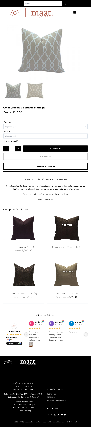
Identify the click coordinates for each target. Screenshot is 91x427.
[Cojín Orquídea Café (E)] (23, 274)
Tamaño (7, 122)
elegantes (56, 186)
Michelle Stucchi (59, 322)
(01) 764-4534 (52, 394)
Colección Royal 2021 (46, 179)
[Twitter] (58, 414)
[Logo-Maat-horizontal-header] (31, 8)
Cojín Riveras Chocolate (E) (67, 247)
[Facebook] (48, 414)
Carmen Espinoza (79, 322)
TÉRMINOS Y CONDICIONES (24, 386)
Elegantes (62, 179)
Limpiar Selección (11, 141)
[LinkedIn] (65, 414)
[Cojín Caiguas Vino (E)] (23, 228)
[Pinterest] (51, 414)
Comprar (55, 148)
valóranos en (13, 343)
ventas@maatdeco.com (56, 400)
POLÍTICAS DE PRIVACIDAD (23, 383)
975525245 (51, 397)
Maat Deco (14, 331)
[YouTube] (62, 414)
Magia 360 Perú (71, 422)
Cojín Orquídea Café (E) (24, 293)
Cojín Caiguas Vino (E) (24, 247)
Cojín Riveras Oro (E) (67, 293)
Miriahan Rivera (39, 322)
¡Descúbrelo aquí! (45, 199)
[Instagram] (55, 414)
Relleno (7, 131)
